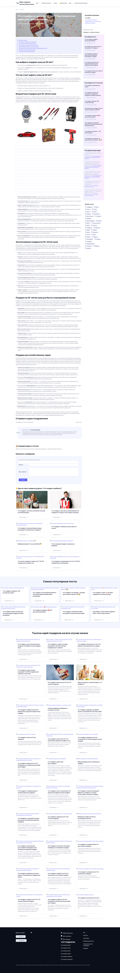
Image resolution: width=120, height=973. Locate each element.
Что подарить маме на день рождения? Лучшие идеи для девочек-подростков (93, 157)
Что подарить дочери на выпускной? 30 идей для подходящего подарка (91, 55)
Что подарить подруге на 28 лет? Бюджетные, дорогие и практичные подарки (29, 711)
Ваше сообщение (22, 471)
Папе (94, 234)
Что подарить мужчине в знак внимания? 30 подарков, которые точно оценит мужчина (65, 511)
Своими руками (90, 243)
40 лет (88, 209)
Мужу (88, 232)
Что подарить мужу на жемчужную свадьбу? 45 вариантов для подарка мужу (29, 646)
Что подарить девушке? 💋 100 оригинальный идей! (92, 116)
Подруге (95, 237)
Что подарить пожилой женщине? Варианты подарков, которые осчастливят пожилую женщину (88, 792)
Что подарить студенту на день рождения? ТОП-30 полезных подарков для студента (58, 646)
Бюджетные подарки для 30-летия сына (27, 45)
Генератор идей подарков (80, 3)
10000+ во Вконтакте (68, 933)
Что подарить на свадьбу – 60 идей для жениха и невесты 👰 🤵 (93, 139)
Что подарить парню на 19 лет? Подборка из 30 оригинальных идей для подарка (59, 901)
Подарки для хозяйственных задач (26, 50)
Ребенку (98, 239)
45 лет (95, 209)
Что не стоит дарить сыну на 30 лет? (26, 43)
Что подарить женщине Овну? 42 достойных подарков (88, 845)
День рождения (91, 220)
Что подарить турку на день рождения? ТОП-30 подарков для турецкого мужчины (28, 671)
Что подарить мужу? (66, 950)
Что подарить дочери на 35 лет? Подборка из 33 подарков (93, 47)
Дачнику (99, 216)
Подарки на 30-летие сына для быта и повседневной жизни (32, 48)
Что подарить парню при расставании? (55, 762)
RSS (84, 932)
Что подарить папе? (65, 948)
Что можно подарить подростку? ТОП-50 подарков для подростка (31, 562)
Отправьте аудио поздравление (25, 51)
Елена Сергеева (39, 23)
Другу (88, 223)
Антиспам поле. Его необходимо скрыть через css (29, 459)
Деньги (100, 220)
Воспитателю (90, 216)
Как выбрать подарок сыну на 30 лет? (26, 42)
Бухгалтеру (97, 214)
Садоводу (89, 241)
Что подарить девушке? (66, 956)
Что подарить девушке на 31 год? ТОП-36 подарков (58, 817)
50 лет (88, 211)
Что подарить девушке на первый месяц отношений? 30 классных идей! (90, 710)
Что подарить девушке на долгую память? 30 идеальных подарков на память (29, 875)
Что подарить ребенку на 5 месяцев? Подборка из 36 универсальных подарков (92, 64)
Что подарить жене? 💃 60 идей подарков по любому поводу (103, 593)
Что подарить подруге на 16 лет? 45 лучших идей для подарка (29, 900)
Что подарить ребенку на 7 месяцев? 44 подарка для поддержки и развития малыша (93, 94)
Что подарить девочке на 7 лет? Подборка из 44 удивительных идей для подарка (29, 765)
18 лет (97, 207)
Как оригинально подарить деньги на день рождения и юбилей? (94, 109)
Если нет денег (97, 223)
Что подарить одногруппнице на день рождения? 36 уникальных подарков (30, 529)
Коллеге (95, 225)
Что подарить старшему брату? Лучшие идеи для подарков (28, 792)
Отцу (88, 234)
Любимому (89, 227)
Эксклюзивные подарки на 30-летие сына (28, 46)
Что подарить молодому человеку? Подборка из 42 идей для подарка (59, 846)
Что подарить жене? (66, 945)
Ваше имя (21, 464)
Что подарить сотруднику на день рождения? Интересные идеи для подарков (28, 820)
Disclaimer (85, 948)
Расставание (90, 239)
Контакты (85, 935)
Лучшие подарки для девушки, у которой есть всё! (58, 709)
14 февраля (89, 207)
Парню (88, 237)
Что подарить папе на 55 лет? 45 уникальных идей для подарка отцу (59, 740)
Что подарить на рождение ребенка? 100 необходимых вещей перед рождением (93, 124)
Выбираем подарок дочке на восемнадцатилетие (87, 817)
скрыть (25, 40)
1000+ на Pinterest (67, 936)
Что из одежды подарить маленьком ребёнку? (91, 40)
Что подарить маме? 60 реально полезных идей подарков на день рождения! (13, 613)
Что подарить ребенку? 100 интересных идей (92, 101)
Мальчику (97, 227)
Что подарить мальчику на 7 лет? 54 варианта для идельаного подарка (89, 645)
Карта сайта (86, 938)
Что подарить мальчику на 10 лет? (88, 898)
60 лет (95, 211)
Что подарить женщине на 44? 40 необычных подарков (88, 873)
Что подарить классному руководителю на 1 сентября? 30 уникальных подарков (93, 21)
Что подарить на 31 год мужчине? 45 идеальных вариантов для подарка (59, 792)
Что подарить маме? (66, 953)
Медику (95, 230)
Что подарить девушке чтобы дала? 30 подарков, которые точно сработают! (93, 167)
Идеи (88, 225)
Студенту (89, 246)
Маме (88, 230)
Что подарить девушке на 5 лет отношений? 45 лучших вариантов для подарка (90, 739)
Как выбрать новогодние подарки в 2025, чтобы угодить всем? (104, 612)
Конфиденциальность (88, 941)
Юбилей (97, 246)
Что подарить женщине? (67, 959)
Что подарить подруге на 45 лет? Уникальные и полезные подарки (58, 874)
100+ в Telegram (66, 939)
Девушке (89, 218)
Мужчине (95, 232)
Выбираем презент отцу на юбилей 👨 (30, 544)
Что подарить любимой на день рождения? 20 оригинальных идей (73, 612)
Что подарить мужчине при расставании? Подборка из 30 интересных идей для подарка (27, 847)
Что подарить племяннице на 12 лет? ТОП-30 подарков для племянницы (66, 562)
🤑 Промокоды (63, 3)
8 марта (89, 214)
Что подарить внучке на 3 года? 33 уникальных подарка (93, 71)
